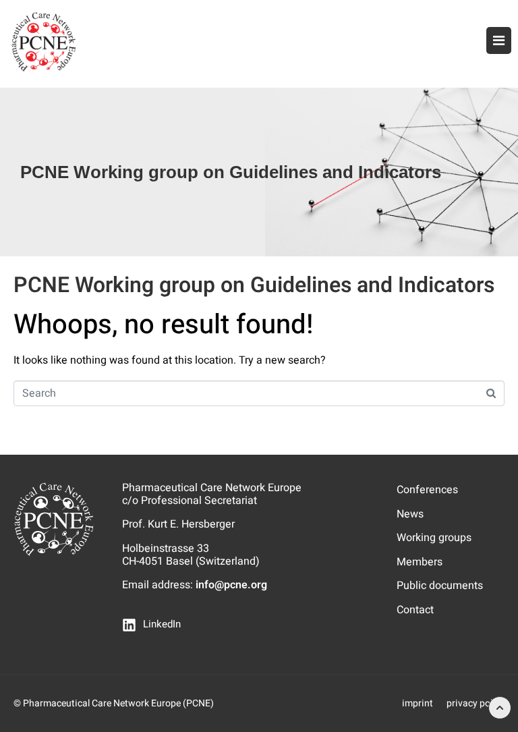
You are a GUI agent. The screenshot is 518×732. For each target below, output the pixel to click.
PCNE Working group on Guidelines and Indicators (253, 285)
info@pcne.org (231, 585)
